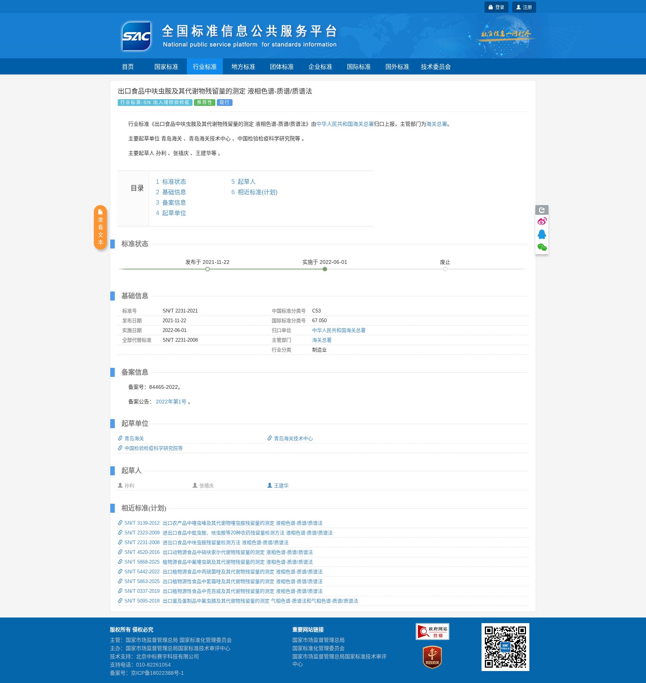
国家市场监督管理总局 (318, 640)
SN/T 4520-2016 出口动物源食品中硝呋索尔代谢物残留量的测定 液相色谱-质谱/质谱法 (218, 552)
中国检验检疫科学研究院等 (153, 448)
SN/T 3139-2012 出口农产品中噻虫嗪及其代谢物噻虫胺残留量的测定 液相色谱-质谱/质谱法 (223, 523)
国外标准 (397, 66)
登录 (498, 7)
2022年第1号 (171, 402)
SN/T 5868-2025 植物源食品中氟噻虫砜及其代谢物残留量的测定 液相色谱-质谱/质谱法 (218, 562)
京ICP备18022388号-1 (157, 673)
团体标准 (282, 66)
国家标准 (166, 66)
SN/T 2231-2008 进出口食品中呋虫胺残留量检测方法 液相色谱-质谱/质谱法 (206, 542)
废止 (445, 262)
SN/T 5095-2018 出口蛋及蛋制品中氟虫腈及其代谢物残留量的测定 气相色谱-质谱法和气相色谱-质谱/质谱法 (241, 601)
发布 (207, 262)
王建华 (281, 485)
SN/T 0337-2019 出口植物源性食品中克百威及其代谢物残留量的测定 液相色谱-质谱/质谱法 (223, 591)
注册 (526, 7)
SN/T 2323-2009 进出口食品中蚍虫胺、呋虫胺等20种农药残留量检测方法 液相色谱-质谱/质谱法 (228, 533)
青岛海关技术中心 (293, 438)
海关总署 (436, 124)
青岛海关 (134, 438)
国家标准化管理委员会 (318, 648)
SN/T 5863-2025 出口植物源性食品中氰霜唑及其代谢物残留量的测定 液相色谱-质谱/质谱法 (223, 581)
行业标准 (205, 66)
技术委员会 (436, 66)
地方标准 (243, 66)
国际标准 (359, 66)
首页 (128, 66)
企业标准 (320, 66)
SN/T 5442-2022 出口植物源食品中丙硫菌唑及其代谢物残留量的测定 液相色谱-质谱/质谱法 (223, 571)
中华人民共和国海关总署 (345, 124)
